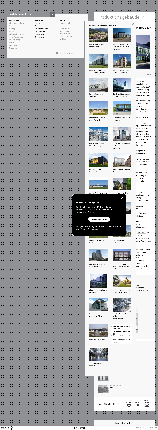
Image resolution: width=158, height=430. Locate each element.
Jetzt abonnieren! (99, 219)
